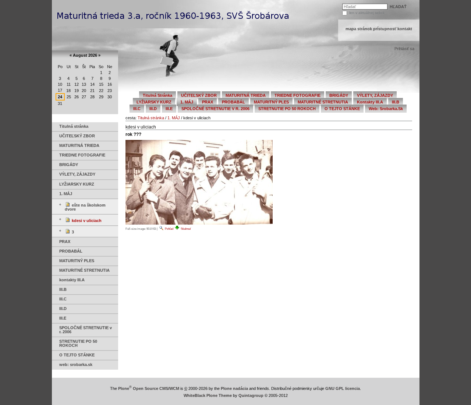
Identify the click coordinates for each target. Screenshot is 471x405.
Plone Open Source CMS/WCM (148, 388)
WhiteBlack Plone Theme (208, 395)
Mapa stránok (359, 29)
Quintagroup (250, 395)
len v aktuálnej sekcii (366, 13)
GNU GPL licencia (342, 388)
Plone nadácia (234, 388)
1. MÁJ (173, 118)
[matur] (173, 14)
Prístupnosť (384, 29)
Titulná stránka (151, 118)
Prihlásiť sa (404, 48)
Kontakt (404, 29)
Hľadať (343, 5)
